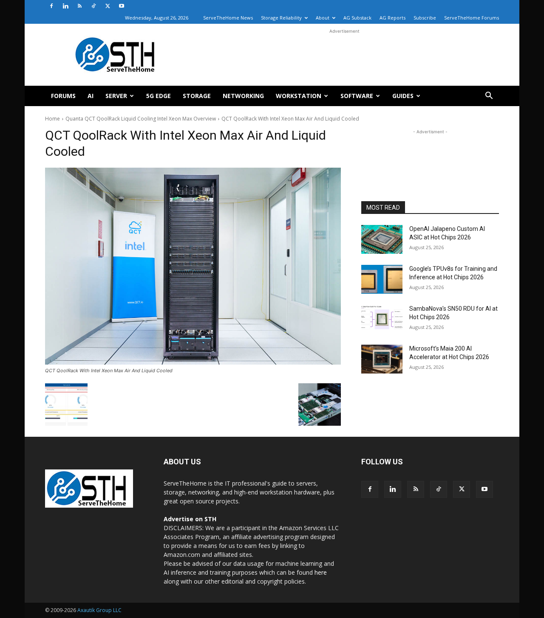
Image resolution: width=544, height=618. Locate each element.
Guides (403, 96)
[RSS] (79, 6)
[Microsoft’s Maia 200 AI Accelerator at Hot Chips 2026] (381, 359)
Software (356, 96)
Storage (197, 96)
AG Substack (357, 17)
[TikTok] (93, 6)
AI (91, 96)
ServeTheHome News (228, 17)
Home (52, 118)
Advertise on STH (190, 519)
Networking (243, 96)
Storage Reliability (281, 17)
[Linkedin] (65, 6)
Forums (63, 96)
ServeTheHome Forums (471, 17)
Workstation (298, 96)
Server (116, 96)
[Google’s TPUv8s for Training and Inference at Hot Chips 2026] (381, 279)
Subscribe (425, 17)
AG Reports (392, 17)
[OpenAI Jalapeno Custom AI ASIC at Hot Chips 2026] (381, 239)
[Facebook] (51, 6)
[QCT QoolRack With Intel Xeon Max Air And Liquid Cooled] (193, 266)
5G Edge (158, 96)
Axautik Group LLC (99, 610)
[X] (107, 6)
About (322, 17)
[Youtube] (121, 6)
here (320, 572)
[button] (489, 97)
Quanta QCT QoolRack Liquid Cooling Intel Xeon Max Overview (140, 118)
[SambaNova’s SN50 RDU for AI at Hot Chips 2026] (381, 319)
